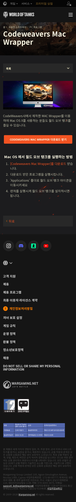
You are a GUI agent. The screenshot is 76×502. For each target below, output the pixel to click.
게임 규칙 (9, 326)
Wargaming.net (27, 494)
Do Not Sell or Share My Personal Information (32, 367)
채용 (6, 358)
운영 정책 (9, 334)
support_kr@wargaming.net (18, 485)
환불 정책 (9, 342)
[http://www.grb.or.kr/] (38, 418)
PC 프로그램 (36, 27)
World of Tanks (18, 14)
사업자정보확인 (54, 488)
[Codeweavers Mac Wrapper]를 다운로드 (38, 163)
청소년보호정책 (13, 350)
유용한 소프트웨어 (17, 27)
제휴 (6, 284)
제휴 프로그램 (12, 292)
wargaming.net (20, 384)
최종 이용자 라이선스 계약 (20, 300)
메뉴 (70, 14)
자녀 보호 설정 (12, 317)
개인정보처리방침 (21, 309)
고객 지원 (9, 276)
